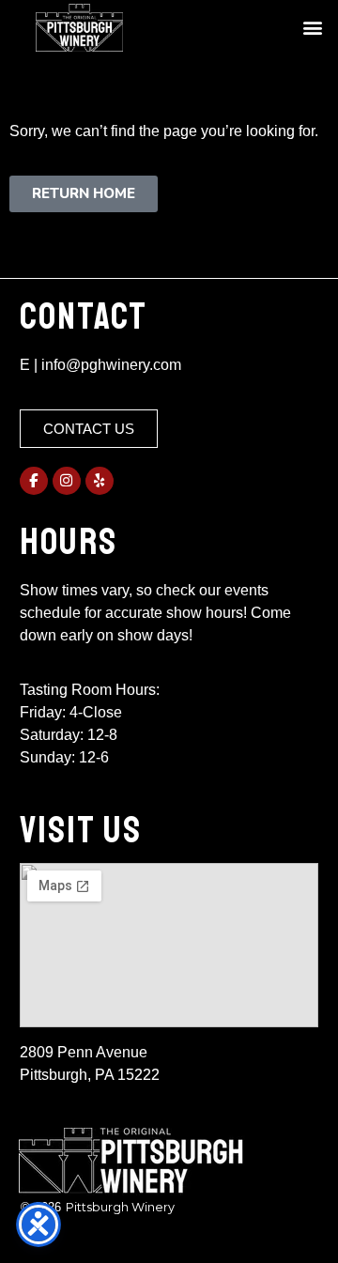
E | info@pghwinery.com (100, 365)
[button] (312, 27)
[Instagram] (67, 481)
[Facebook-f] (34, 481)
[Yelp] (99, 481)
